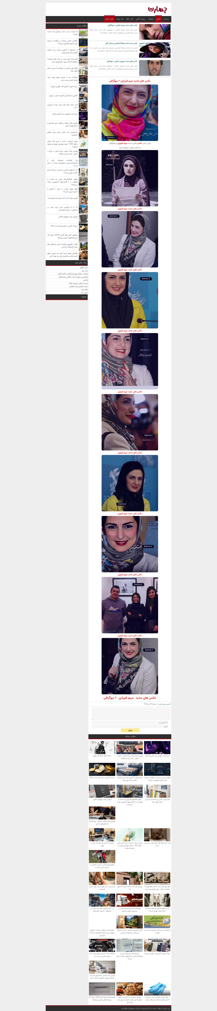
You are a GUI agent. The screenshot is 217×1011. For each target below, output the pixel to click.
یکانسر (85, 280)
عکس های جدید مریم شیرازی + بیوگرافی (130, 81)
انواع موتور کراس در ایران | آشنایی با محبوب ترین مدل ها (102, 866)
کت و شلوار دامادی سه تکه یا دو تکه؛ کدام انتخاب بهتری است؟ (157, 909)
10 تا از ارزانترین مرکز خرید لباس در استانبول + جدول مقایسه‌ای (102, 909)
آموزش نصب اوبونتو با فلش (102, 799)
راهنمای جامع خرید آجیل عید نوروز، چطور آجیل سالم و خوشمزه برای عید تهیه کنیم (130, 1000)
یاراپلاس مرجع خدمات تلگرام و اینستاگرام (73, 277)
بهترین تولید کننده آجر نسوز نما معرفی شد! (129, 887)
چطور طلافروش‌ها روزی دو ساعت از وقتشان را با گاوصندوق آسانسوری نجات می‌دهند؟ (130, 802)
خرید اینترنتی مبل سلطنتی (78, 286)
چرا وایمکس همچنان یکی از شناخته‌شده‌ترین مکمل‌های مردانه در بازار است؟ (129, 956)
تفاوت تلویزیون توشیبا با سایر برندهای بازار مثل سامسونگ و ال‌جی (129, 931)
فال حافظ (129, 18)
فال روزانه (119, 18)
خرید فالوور (84, 267)
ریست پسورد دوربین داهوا (78, 283)
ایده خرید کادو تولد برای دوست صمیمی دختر (157, 844)
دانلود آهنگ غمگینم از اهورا (102, 755)
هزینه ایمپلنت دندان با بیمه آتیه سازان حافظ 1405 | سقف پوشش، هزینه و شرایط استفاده (129, 846)
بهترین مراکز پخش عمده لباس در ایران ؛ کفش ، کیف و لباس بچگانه (130, 757)
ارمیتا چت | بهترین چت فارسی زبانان (157, 755)
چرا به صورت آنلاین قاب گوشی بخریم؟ (157, 953)
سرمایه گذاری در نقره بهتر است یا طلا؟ (102, 777)
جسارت (166, 18)
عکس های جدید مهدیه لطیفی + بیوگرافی (122, 25)
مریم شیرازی (122, 143)
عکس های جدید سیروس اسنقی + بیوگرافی (122, 61)
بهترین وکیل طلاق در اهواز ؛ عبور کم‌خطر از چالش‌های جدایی (102, 822)
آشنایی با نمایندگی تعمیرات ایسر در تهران (102, 844)
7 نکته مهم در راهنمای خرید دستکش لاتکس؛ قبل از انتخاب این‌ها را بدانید (157, 998)
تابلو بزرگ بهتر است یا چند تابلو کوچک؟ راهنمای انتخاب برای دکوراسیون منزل (157, 887)
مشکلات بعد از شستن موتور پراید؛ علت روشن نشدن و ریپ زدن (102, 955)
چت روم (85, 270)
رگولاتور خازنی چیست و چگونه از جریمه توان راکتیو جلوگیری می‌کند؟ (157, 779)
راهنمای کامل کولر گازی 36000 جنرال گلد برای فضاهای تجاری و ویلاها (102, 998)
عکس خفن (109, 18)
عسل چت (84, 292)
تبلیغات (151, 18)
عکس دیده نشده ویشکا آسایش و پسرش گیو (121, 43)
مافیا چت (84, 289)
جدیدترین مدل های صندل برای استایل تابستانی (102, 887)
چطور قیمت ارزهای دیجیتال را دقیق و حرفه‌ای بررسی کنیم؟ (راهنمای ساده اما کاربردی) (102, 933)
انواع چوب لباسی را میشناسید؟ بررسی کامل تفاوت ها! (157, 800)
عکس (158, 18)
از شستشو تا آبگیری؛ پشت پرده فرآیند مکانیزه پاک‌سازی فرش (129, 779)
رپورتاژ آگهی (140, 18)
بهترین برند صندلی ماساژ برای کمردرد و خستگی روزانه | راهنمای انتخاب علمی (102, 976)
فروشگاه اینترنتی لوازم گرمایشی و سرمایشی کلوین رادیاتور (130, 909)
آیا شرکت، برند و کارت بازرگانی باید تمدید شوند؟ (157, 931)
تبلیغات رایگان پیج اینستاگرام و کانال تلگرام (73, 273)
